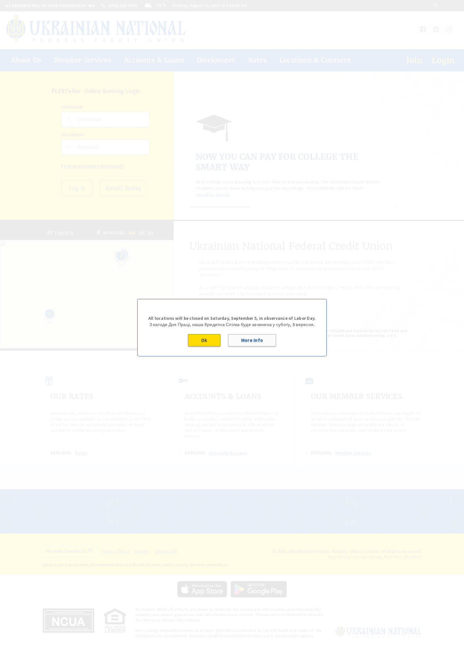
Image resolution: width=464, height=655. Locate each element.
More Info (252, 340)
